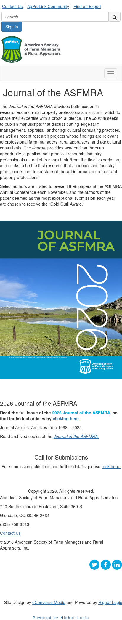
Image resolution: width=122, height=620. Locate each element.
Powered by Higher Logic (61, 617)
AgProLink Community (48, 6)
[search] (115, 17)
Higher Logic (110, 602)
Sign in (11, 27)
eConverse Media (48, 602)
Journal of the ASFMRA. (76, 436)
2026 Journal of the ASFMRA (81, 413)
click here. (111, 466)
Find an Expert (87, 6)
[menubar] (53, 5)
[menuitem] (14, 5)
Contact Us (12, 6)
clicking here (66, 418)
